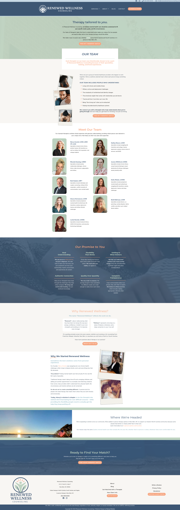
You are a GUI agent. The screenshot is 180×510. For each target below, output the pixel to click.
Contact (121, 9)
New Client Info (112, 492)
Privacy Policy (156, 488)
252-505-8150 (65, 496)
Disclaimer (156, 491)
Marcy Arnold (62, 366)
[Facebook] (136, 1)
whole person (69, 259)
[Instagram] (139, 1)
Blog (114, 9)
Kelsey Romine (110, 509)
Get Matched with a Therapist (112, 489)
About (104, 9)
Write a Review (157, 485)
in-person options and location (132, 426)
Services (94, 9)
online (88, 38)
